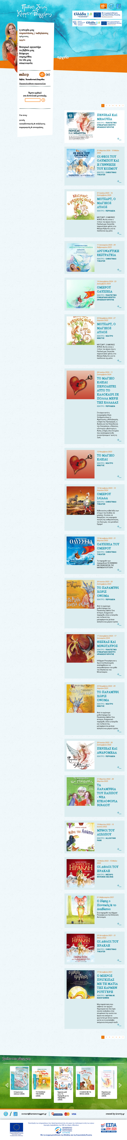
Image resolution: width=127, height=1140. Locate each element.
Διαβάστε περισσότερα (119, 139)
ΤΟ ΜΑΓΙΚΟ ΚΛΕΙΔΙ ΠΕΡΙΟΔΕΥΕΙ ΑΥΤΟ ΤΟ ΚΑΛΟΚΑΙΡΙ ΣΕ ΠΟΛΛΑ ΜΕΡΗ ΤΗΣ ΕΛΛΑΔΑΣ (108, 390)
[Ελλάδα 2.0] (97, 13)
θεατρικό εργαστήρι (30, 46)
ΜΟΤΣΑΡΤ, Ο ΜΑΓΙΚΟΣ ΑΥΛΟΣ (106, 203)
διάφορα (24, 53)
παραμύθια (25, 56)
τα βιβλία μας (26, 50)
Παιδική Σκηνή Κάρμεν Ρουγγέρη (34, 11)
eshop (24, 74)
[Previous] (6, 1085)
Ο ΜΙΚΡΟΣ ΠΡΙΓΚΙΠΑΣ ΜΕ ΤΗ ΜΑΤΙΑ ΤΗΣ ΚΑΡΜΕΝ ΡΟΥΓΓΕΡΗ (107, 984)
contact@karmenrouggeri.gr (34, 1114)
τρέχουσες (23, 36)
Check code (43, 100)
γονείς (22, 120)
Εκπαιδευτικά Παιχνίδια (35, 79)
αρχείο (22, 40)
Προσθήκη (13, 1068)
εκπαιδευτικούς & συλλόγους (32, 124)
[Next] (120, 1085)
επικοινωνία (25, 63)
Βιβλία (21, 79)
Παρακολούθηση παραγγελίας (32, 84)
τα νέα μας (25, 59)
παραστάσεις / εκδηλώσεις (33, 33)
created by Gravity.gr (115, 1114)
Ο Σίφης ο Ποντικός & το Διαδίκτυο (106, 905)
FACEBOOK (119, 6)
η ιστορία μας (26, 29)
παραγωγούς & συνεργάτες (31, 127)
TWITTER (111, 6)
